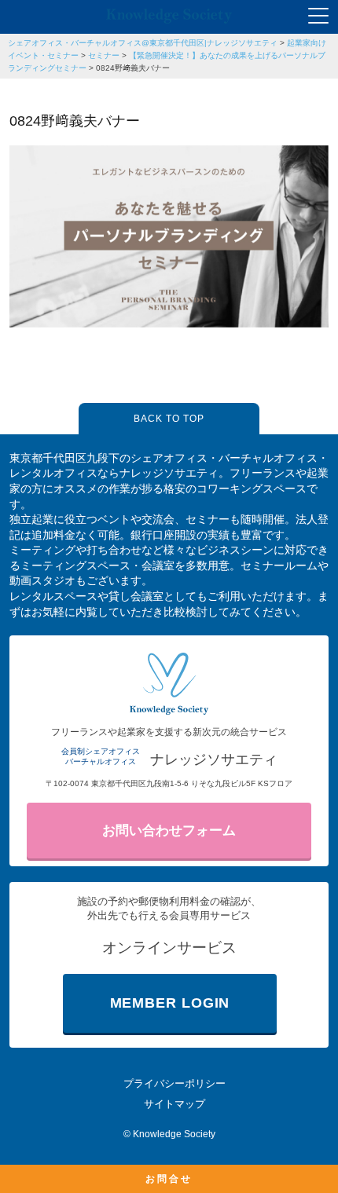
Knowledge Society (174, 1134)
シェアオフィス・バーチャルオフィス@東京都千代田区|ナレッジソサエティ (142, 42)
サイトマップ (174, 1104)
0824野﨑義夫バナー (133, 68)
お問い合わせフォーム (169, 830)
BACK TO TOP (169, 418)
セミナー (103, 55)
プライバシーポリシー (174, 1083)
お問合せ (169, 1178)
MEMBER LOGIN (170, 1003)
